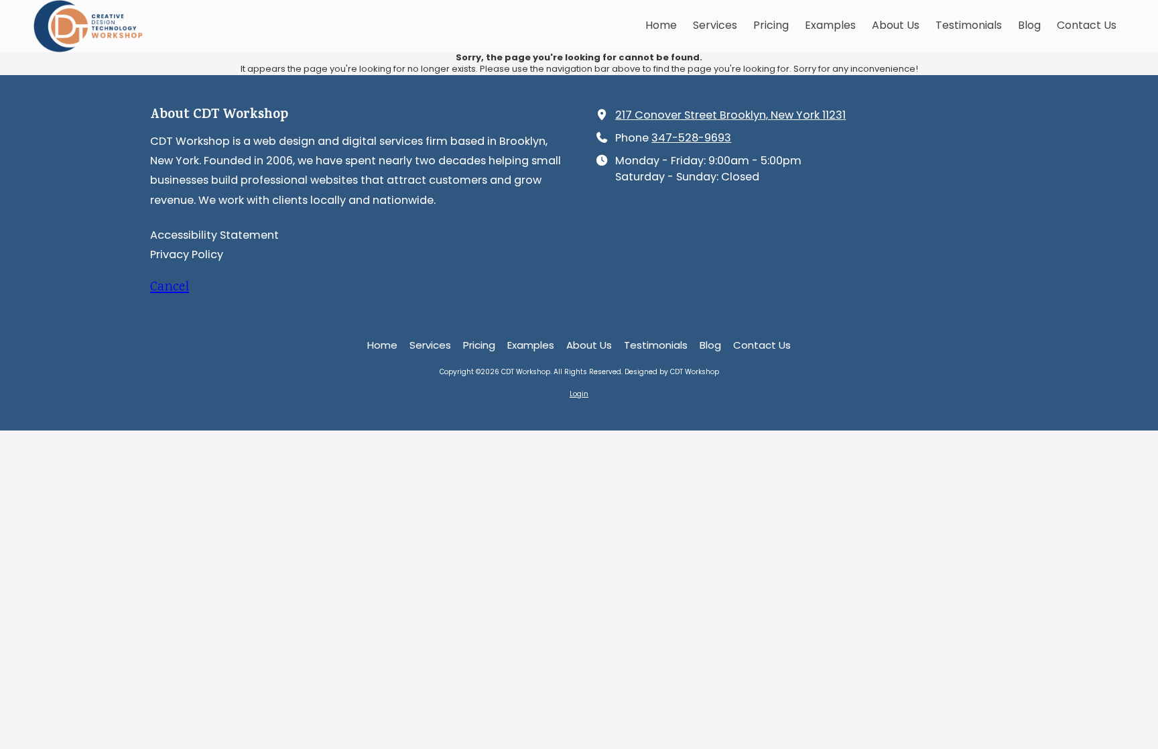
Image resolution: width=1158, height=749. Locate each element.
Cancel (169, 287)
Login (579, 394)
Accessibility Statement (214, 235)
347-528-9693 (691, 138)
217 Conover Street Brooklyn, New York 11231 (730, 115)
